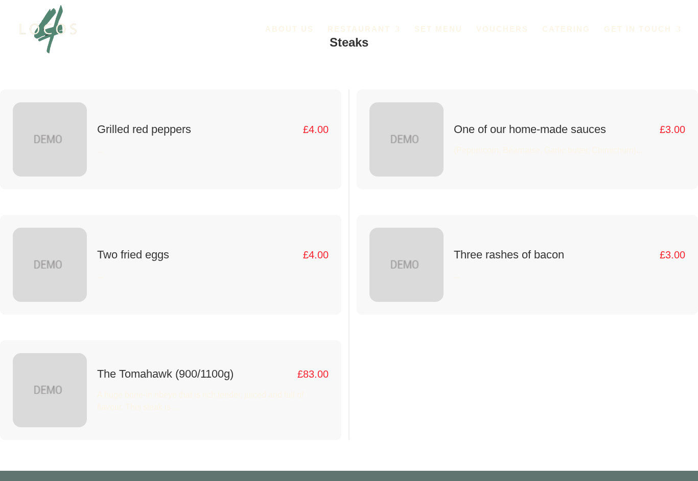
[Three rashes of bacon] (406, 265)
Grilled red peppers (144, 129)
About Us (289, 29)
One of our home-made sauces (530, 129)
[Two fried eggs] (50, 265)
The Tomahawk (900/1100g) (165, 373)
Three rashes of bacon (509, 254)
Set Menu (438, 29)
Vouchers (502, 29)
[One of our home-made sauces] (406, 139)
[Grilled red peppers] (50, 139)
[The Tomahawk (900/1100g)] (50, 390)
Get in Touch (637, 29)
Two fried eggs (133, 254)
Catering (566, 29)
